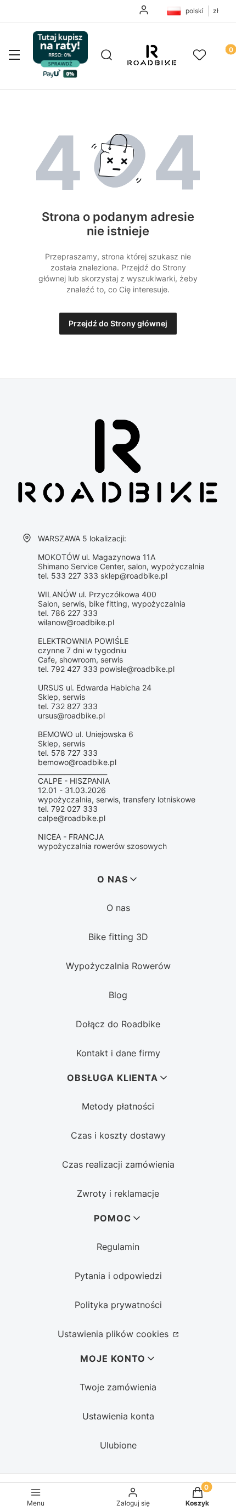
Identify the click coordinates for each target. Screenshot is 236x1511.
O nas (118, 907)
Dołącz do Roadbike (118, 1023)
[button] (14, 56)
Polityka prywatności (118, 1304)
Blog (118, 994)
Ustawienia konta (118, 1416)
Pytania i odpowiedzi (118, 1275)
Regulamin (118, 1246)
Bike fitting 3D (118, 936)
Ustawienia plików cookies (114, 1333)
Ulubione (118, 1445)
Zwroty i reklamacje (118, 1193)
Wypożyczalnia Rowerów (118, 965)
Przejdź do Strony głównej (118, 323)
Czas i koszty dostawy (118, 1135)
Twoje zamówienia (118, 1387)
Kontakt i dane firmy (118, 1053)
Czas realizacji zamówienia (118, 1164)
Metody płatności (118, 1106)
